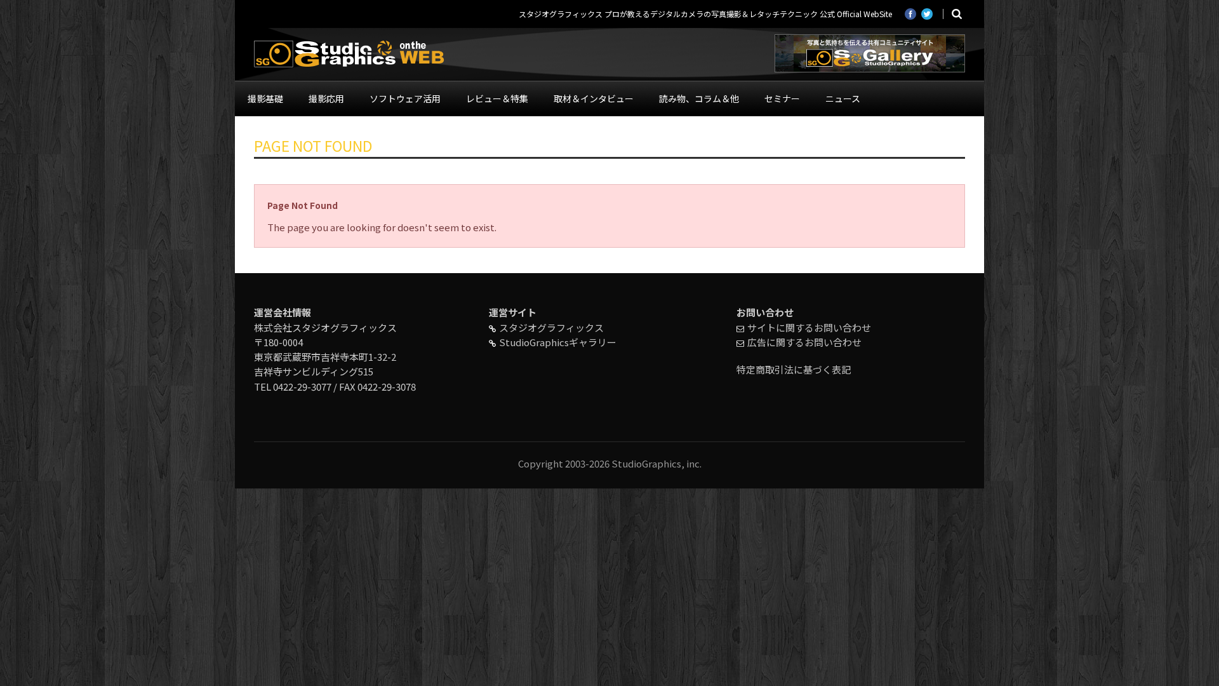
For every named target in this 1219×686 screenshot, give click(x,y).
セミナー (782, 98)
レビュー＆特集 (497, 98)
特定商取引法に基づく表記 (793, 369)
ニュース (842, 98)
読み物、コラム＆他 (699, 98)
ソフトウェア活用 (405, 98)
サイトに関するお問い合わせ (809, 327)
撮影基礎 (265, 98)
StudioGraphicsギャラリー (557, 342)
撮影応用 (326, 98)
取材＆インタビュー (594, 98)
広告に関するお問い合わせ (804, 342)
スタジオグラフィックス (551, 327)
